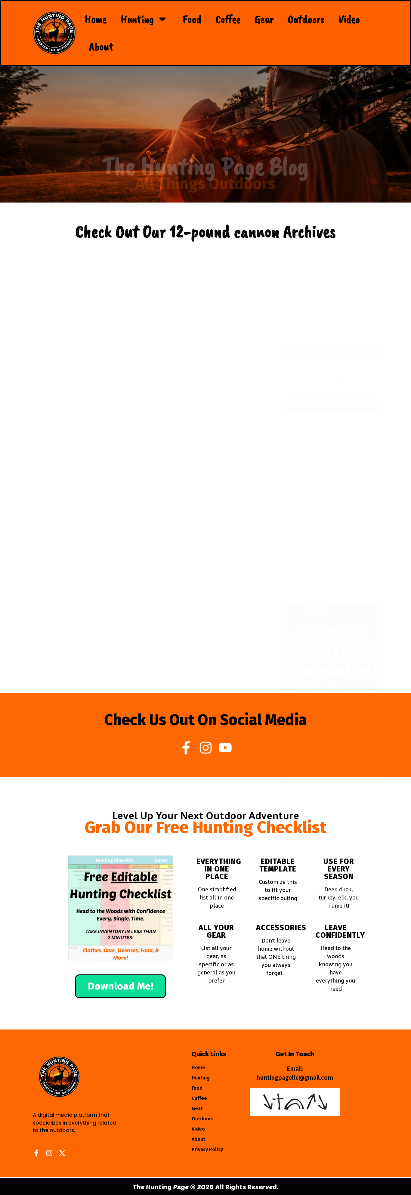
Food (191, 19)
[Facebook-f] (186, 747)
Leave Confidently (340, 931)
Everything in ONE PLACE (218, 869)
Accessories (281, 927)
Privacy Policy (207, 1149)
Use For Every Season (338, 869)
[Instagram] (205, 747)
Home (96, 19)
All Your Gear (216, 931)
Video (349, 19)
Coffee (227, 19)
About (101, 46)
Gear (264, 19)
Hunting (137, 19)
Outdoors (306, 19)
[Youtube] (225, 747)
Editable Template (277, 865)
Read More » (48, 366)
